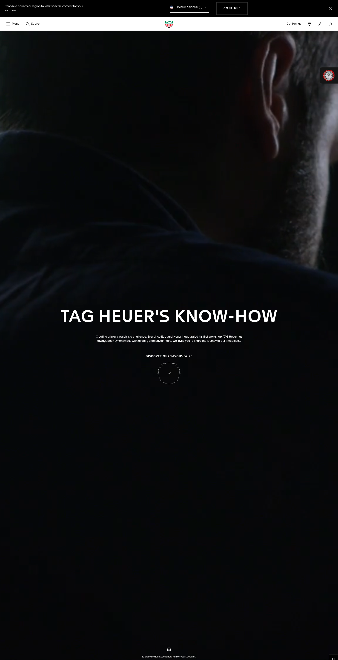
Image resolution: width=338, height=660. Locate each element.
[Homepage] (169, 24)
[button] (319, 23)
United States (187, 7)
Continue (235, 8)
